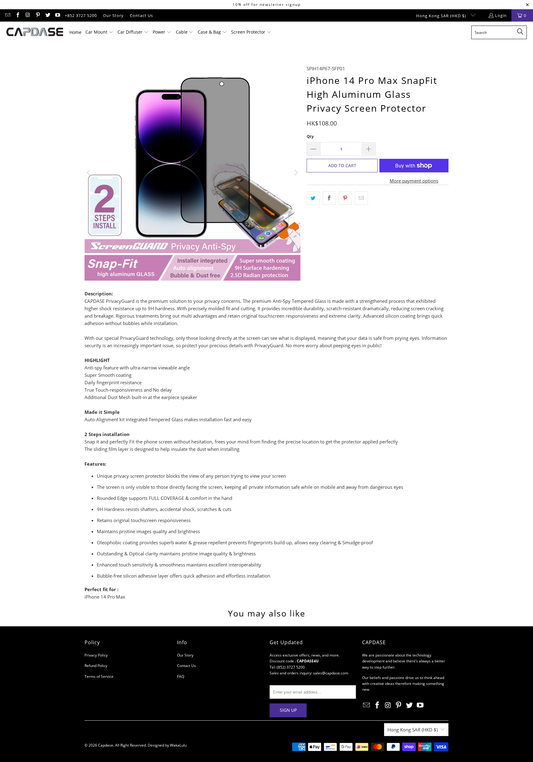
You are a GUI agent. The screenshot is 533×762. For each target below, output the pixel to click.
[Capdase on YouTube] (57, 15)
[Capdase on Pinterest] (37, 15)
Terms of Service (99, 676)
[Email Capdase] (7, 15)
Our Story (113, 15)
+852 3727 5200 (81, 15)
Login (501, 15)
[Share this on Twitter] (313, 198)
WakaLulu (178, 745)
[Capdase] (34, 32)
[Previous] (89, 173)
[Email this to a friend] (361, 198)
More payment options (414, 181)
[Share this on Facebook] (329, 198)
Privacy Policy (96, 655)
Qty (310, 136)
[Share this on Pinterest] (345, 198)
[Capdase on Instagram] (27, 15)
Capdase (105, 745)
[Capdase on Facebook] (17, 15)
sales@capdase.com (330, 673)
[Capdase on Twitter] (47, 15)
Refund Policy (96, 665)
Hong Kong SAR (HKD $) (441, 16)
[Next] (296, 173)
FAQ (180, 676)
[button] (99, 32)
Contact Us (141, 15)
